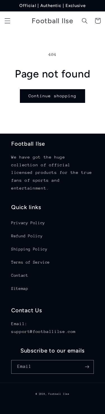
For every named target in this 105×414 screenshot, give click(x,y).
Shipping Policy (29, 249)
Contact (19, 275)
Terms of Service (30, 262)
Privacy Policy (28, 223)
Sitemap (19, 288)
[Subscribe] (87, 367)
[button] (7, 20)
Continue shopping (52, 95)
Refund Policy (27, 236)
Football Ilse (58, 393)
